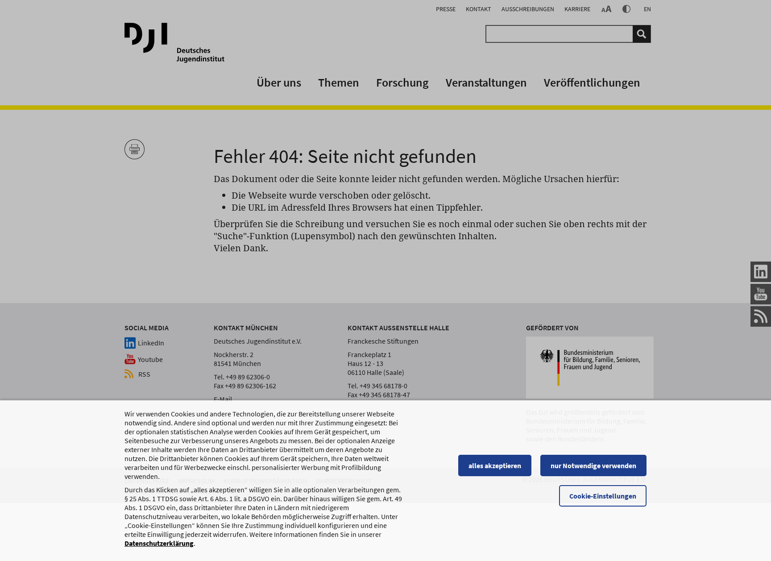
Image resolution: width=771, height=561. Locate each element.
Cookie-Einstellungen (602, 495)
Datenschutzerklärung (159, 543)
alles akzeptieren (494, 465)
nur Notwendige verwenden (593, 465)
